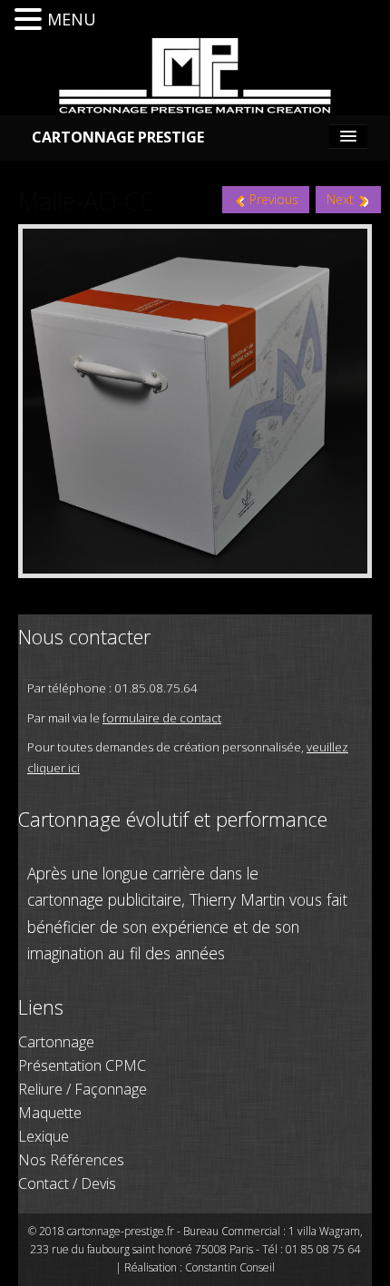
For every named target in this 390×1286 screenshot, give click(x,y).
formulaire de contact (161, 718)
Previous (272, 199)
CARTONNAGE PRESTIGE (118, 137)
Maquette (50, 1113)
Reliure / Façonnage (82, 1089)
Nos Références (71, 1160)
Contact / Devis (67, 1183)
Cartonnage (56, 1042)
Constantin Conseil (230, 1267)
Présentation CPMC (82, 1065)
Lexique (43, 1136)
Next (342, 199)
